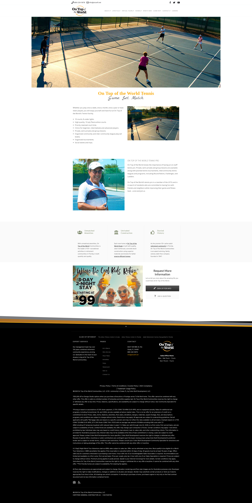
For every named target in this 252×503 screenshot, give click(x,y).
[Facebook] (170, 2)
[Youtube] (178, 2)
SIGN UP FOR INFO (164, 288)
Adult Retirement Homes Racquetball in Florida (158, 337)
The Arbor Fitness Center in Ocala (109, 337)
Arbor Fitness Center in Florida (131, 337)
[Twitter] (174, 2)
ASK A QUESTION (164, 296)
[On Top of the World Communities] (79, 11)
